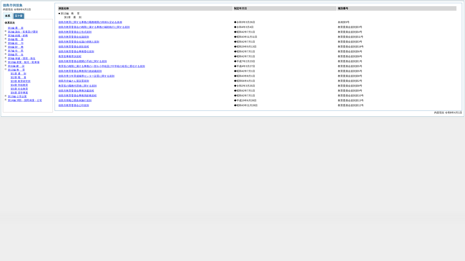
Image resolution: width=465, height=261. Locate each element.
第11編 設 (16, 66)
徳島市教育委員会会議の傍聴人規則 (78, 41)
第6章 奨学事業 (19, 92)
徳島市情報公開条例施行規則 (75, 100)
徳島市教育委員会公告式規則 (75, 31)
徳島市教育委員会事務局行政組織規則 (80, 71)
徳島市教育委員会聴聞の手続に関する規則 (82, 61)
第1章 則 (18, 73)
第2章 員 (18, 77)
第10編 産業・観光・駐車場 (23, 62)
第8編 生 (15, 54)
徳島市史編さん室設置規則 (73, 80)
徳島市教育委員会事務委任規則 (76, 51)
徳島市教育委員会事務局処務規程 (77, 95)
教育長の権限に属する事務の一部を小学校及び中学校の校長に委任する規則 (101, 66)
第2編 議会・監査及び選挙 (23, 31)
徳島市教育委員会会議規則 (73, 36)
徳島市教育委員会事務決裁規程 (76, 90)
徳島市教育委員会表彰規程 (73, 46)
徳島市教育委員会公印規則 (73, 105)
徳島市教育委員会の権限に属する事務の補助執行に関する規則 (94, 27)
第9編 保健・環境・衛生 (21, 58)
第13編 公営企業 (17, 96)
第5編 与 (15, 43)
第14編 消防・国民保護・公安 (25, 100)
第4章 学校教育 (19, 85)
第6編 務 (15, 46)
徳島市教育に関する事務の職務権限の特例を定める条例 (90, 22)
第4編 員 (15, 39)
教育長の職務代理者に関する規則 (77, 85)
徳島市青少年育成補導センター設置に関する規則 (86, 75)
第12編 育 (16, 69)
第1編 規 (15, 27)
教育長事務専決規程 (69, 56)
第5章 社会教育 (19, 88)
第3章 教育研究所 (21, 81)
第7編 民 (15, 50)
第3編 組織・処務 (18, 35)
